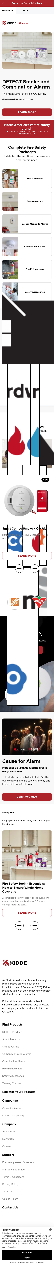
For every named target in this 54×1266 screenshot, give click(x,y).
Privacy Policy (10, 1184)
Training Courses (11, 1083)
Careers (6, 1146)
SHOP (25, 10)
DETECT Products (12, 1032)
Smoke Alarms (10, 1046)
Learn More (27, 555)
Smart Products (11, 1039)
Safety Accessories (13, 1076)
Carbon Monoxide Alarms (16, 1054)
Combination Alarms (13, 1061)
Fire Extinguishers (12, 1068)
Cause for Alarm (11, 1108)
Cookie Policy (10, 1199)
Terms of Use (9, 1191)
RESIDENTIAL (8, 10)
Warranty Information (14, 1169)
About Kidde (9, 1131)
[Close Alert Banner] (3, 3)
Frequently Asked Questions (18, 1162)
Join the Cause (27, 796)
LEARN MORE (27, 112)
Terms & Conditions (13, 1177)
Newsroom (8, 1139)
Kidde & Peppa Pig (13, 1115)
